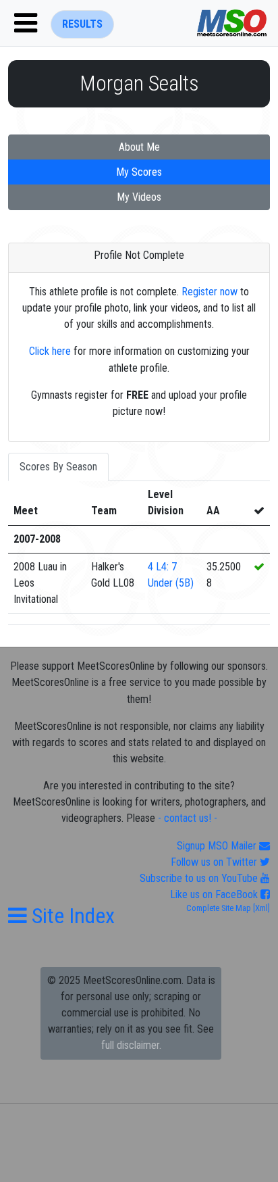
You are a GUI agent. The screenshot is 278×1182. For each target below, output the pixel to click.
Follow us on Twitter (215, 862)
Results (82, 24)
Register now (210, 291)
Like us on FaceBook (215, 894)
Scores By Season (58, 466)
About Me (139, 147)
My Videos (139, 197)
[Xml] (260, 908)
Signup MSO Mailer (218, 845)
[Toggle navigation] (25, 23)
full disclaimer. (131, 1045)
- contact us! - (187, 818)
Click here (50, 351)
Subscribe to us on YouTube (200, 878)
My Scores (139, 172)
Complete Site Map (218, 908)
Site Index (71, 916)
